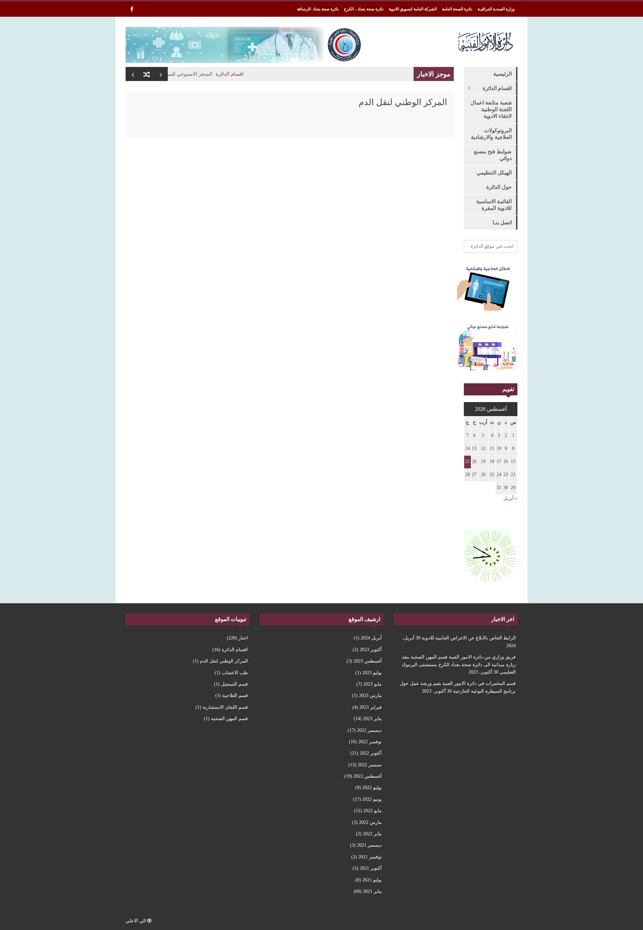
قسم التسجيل (234, 684)
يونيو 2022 (372, 799)
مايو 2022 (372, 810)
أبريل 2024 (371, 637)
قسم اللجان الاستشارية (225, 707)
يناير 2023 (372, 718)
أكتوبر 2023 (371, 649)
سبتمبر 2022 (370, 764)
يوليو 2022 (372, 787)
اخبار (243, 637)
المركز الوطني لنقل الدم (224, 661)
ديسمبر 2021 (369, 845)
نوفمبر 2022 (370, 741)
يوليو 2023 (372, 672)
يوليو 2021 (372, 879)
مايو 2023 (372, 684)
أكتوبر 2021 (371, 868)
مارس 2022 (370, 822)
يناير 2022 (372, 833)
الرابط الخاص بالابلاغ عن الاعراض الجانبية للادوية (469, 637)
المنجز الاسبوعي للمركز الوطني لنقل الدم (182, 74)
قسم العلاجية (235, 695)
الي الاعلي (136, 920)
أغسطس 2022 (368, 776)
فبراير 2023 (370, 707)
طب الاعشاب (235, 672)
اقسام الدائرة (244, 74)
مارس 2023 (370, 695)
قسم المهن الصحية (229, 718)
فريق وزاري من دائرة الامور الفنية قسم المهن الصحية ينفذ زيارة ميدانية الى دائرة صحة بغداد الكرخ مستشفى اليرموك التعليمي (459, 664)
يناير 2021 (372, 891)
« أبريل (510, 498)
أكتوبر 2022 (371, 753)
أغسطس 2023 (368, 661)
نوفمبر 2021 (370, 856)
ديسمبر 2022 (369, 730)
